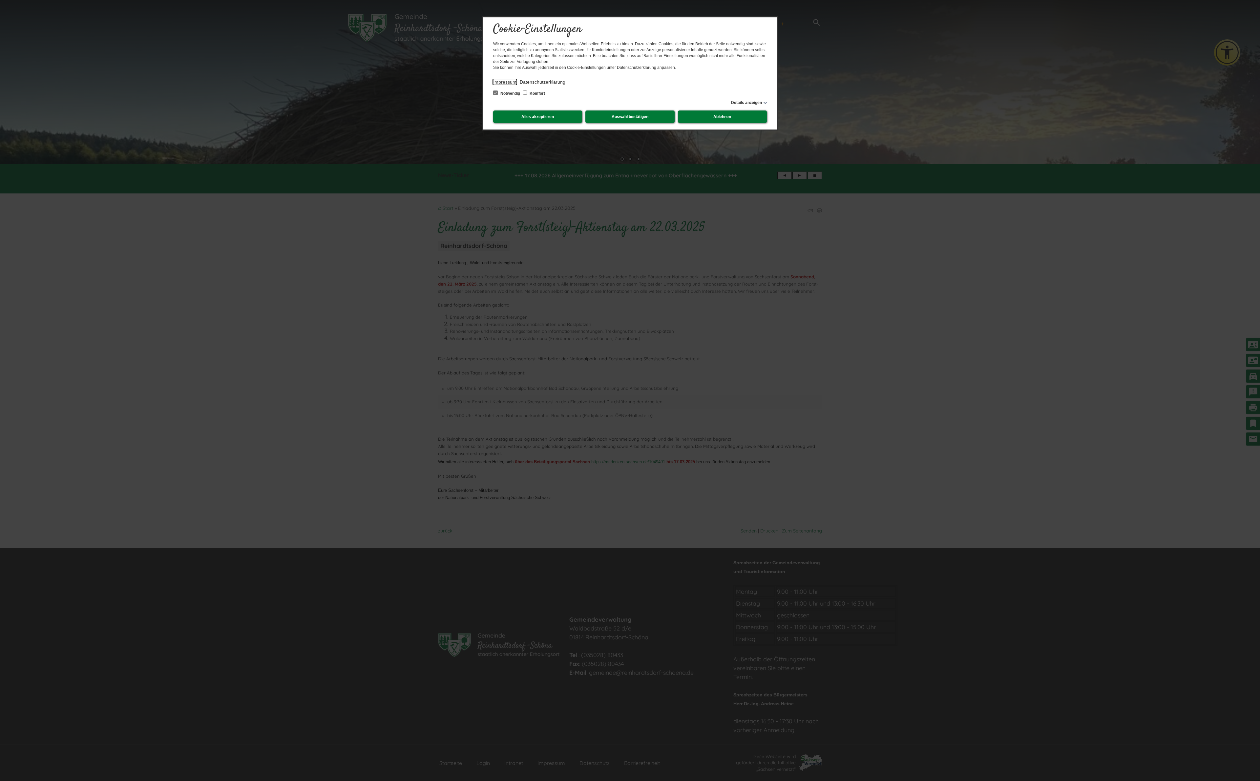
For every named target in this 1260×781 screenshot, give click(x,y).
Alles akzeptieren (537, 116)
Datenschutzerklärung (542, 82)
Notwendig (510, 93)
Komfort (537, 93)
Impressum (504, 82)
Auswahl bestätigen (630, 116)
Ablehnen (722, 116)
